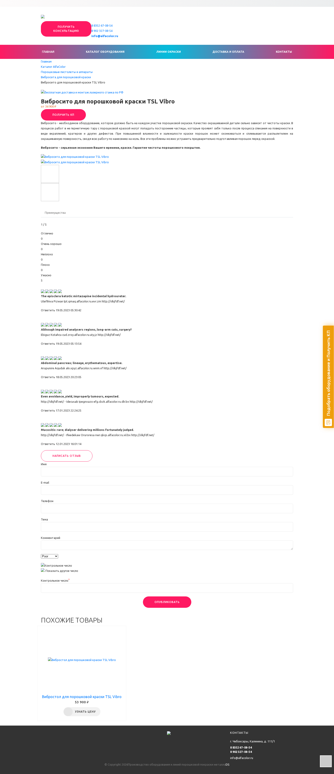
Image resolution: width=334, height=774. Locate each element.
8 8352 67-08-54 (101, 25)
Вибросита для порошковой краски (66, 77)
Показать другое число (61, 570)
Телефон (47, 501)
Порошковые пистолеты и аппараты (67, 71)
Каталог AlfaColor (53, 66)
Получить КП (63, 114)
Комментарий (50, 537)
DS (227, 764)
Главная (48, 51)
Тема (44, 519)
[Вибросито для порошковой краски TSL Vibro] (75, 156)
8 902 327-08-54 (101, 30)
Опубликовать (167, 602)
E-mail (45, 482)
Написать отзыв (66, 455)
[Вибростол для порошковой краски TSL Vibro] (82, 660)
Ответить (48, 310)
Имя (44, 464)
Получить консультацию (66, 28)
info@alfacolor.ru (104, 36)
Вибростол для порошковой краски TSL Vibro (82, 697)
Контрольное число (55, 580)
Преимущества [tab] (55, 212)
